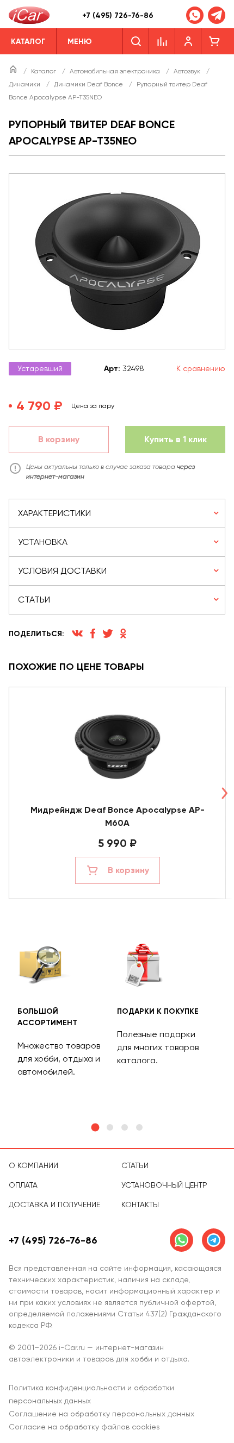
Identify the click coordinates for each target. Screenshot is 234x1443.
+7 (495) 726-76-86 (117, 15)
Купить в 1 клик (175, 439)
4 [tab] (139, 1127)
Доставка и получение (54, 1204)
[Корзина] (214, 41)
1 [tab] (95, 1128)
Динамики (25, 84)
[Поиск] (136, 41)
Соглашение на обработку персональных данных (101, 1413)
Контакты (140, 1204)
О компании (33, 1165)
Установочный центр (164, 1185)
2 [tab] (110, 1127)
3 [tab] (124, 1127)
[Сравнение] (162, 41)
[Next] (224, 793)
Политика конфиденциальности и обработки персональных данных (91, 1394)
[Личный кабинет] (188, 41)
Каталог (44, 71)
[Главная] (14, 71)
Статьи (135, 1165)
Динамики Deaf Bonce (89, 84)
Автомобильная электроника (116, 71)
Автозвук (188, 71)
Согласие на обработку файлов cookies (84, 1426)
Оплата (23, 1185)
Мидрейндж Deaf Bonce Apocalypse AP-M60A (117, 816)
